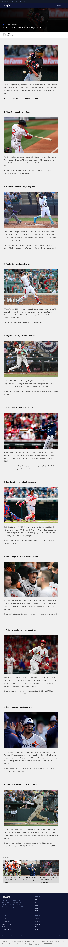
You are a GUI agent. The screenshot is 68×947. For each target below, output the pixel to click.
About (37, 919)
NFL (36, 900)
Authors (22, 1)
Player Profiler (6, 929)
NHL (36, 908)
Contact (37, 921)
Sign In (59, 5)
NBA (36, 905)
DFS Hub (4, 919)
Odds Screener (6, 924)
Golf (36, 911)
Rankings (4, 927)
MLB (36, 902)
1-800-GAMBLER (48, 943)
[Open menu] (64, 5)
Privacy (37, 929)
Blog (4, 24)
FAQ (36, 927)
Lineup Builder (6, 921)
